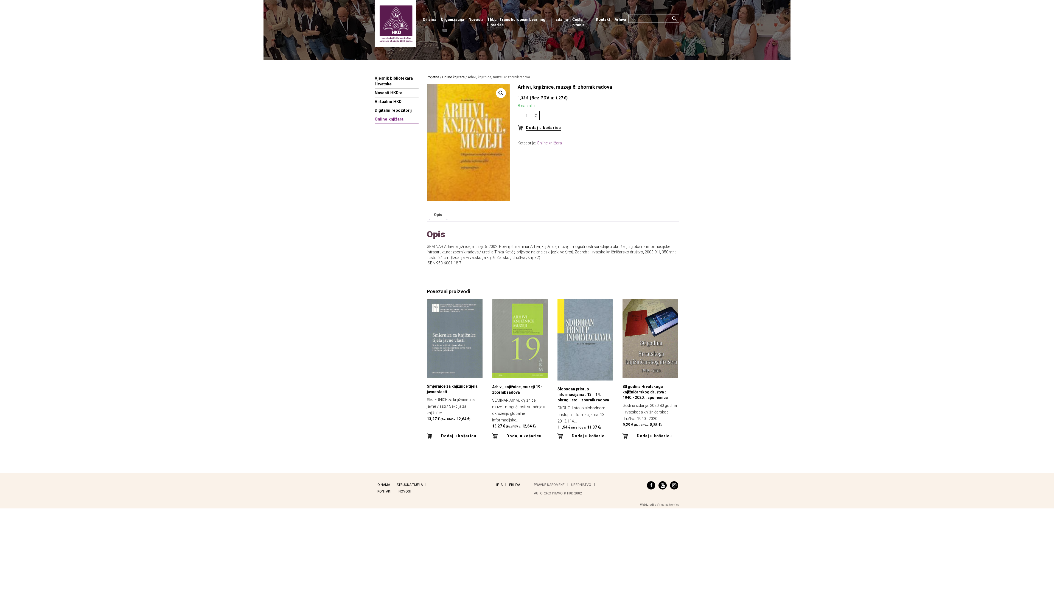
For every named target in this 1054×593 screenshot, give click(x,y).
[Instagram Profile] (674, 485)
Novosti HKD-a (388, 92)
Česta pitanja (578, 22)
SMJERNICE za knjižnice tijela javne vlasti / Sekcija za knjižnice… (452, 402)
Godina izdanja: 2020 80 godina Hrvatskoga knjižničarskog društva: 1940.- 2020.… (650, 405)
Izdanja (561, 19)
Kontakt (603, 19)
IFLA (499, 485)
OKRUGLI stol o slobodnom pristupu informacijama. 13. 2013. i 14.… (583, 408)
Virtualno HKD (388, 101)
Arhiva (620, 19)
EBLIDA (514, 485)
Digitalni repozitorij (393, 110)
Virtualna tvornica (668, 504)
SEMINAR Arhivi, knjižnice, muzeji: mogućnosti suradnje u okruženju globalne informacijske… (518, 406)
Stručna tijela (410, 485)
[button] (501, 93)
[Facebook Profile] (651, 485)
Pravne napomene (549, 485)
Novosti (476, 19)
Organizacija (452, 19)
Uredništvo (581, 485)
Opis (438, 214)
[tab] (438, 215)
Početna (433, 77)
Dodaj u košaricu (543, 127)
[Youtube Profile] (662, 485)
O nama (429, 19)
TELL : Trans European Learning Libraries (516, 22)
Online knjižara (389, 119)
